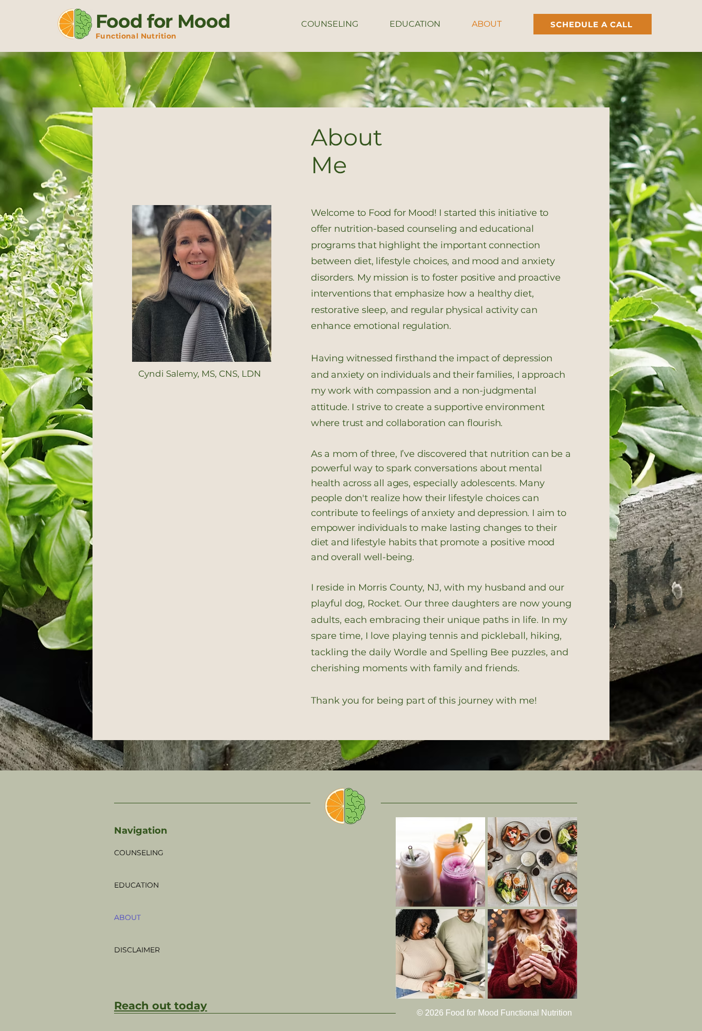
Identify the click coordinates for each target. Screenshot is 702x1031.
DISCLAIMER (137, 949)
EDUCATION (136, 885)
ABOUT (127, 917)
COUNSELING (138, 852)
